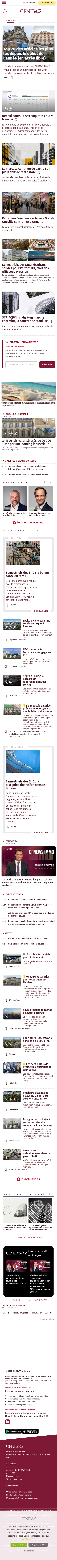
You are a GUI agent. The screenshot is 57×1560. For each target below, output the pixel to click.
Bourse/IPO (13, 695)
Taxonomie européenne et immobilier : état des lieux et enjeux (15, 1227)
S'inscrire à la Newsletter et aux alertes (23, 1497)
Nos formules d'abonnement (18, 1494)
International (8, 955)
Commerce (19, 194)
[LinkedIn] (8, 1423)
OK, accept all (19, 1544)
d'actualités (30, 1179)
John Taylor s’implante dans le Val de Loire (15, 514)
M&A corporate (21, 1169)
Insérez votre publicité (15, 1451)
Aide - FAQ (10, 1473)
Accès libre (8, 706)
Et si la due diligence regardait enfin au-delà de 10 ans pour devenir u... (40, 1227)
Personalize (29, 1551)
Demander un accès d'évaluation (18, 1387)
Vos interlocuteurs (14, 1479)
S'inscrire (47, 364)
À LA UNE (10, 20)
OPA (22, 695)
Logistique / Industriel (17, 639)
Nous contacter (12, 1476)
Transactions (8, 194)
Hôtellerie (17, 1064)
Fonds (34, 508)
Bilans (6, 241)
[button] (4, 10)
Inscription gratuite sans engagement (20, 1409)
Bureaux (17, 1038)
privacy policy (28, 1539)
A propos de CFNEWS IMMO (18, 1470)
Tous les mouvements (30, 522)
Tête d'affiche (8, 145)
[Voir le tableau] (10, 435)
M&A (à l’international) (23, 1028)
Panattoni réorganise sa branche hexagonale (39, 514)
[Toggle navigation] (3, 2)
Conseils (8, 508)
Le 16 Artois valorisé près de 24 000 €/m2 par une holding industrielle (26, 442)
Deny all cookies (38, 1544)
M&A (5, 92)
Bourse (7, 676)
